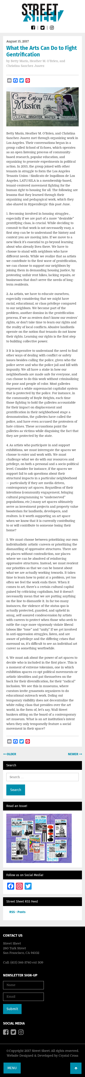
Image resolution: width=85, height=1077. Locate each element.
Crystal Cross (68, 1055)
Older (11, 754)
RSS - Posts (17, 912)
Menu (12, 1068)
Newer (73, 754)
